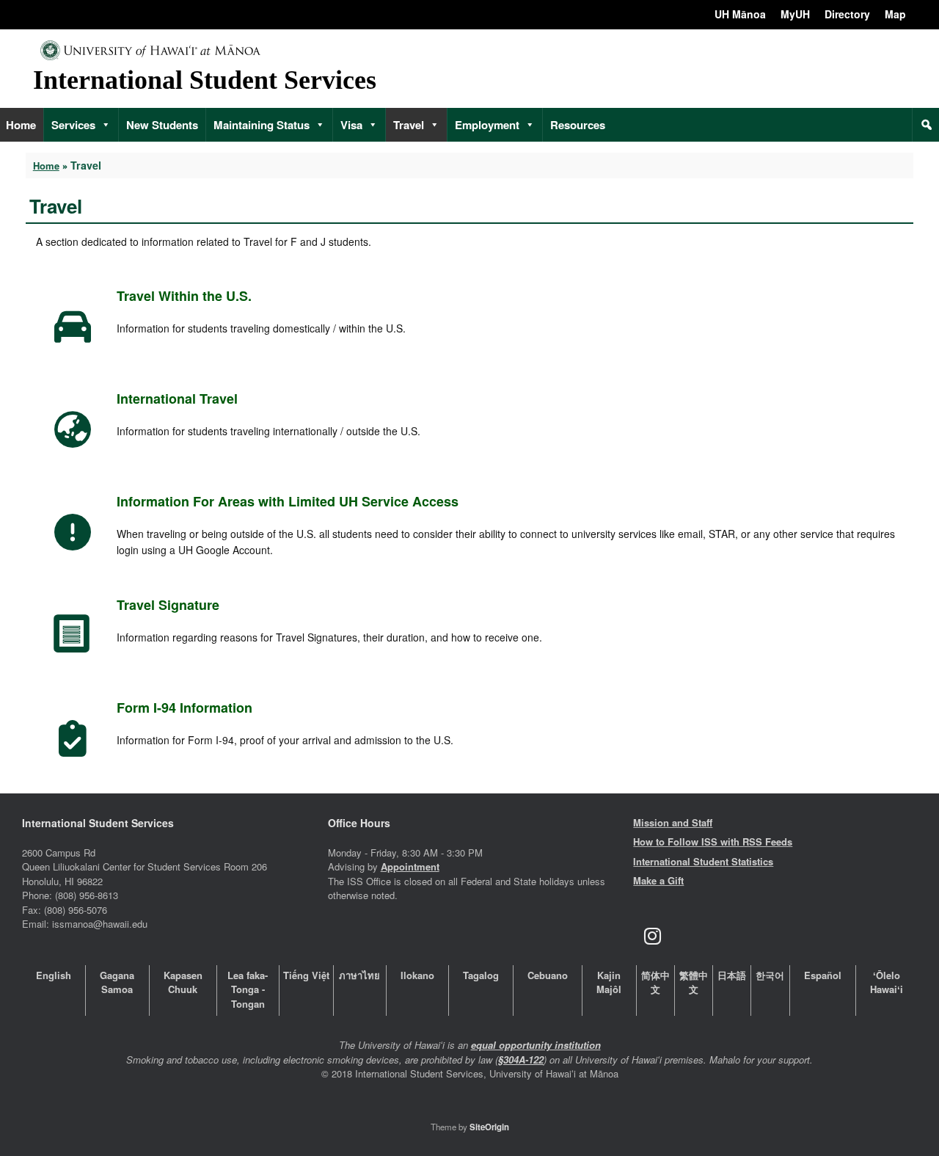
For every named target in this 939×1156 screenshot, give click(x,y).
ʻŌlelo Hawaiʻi (886, 982)
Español (822, 975)
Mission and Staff (672, 822)
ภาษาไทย (359, 975)
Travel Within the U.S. (184, 295)
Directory (847, 14)
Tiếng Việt (306, 975)
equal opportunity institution (536, 1045)
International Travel (177, 398)
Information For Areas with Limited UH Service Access (287, 501)
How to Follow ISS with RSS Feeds (712, 841)
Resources (577, 125)
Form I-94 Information (184, 707)
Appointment (410, 866)
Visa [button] (351, 125)
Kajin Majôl (608, 982)
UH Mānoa (740, 14)
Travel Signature (168, 604)
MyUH (795, 14)
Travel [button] (408, 125)
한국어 (770, 975)
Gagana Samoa (117, 982)
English (53, 975)
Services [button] (73, 125)
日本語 (731, 975)
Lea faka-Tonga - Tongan (247, 989)
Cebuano (547, 975)
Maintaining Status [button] (261, 125)
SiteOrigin (489, 1127)
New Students (162, 125)
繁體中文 (693, 982)
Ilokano (417, 975)
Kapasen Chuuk (183, 982)
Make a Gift (658, 880)
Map (895, 14)
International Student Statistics (703, 861)
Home (46, 165)
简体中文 (655, 982)
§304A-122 (521, 1059)
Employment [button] (487, 125)
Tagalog (481, 975)
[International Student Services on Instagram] (652, 936)
